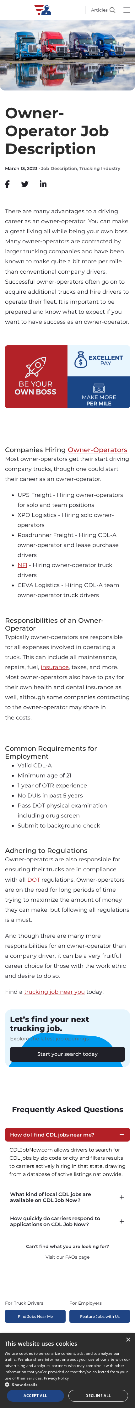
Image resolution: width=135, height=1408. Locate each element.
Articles (99, 10)
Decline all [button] (98, 1395)
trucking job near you (54, 991)
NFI (22, 565)
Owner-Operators (97, 450)
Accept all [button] (35, 1395)
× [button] (128, 1340)
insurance (55, 667)
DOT (34, 879)
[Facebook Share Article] (7, 184)
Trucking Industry (99, 168)
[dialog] (67, 1370)
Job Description (59, 168)
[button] (67, 1384)
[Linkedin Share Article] (43, 184)
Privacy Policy (56, 1378)
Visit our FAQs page (67, 1257)
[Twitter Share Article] (25, 184)
